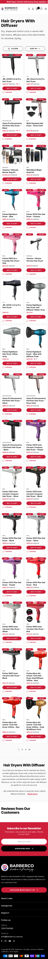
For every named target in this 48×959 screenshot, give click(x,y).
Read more (32, 794)
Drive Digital (14, 951)
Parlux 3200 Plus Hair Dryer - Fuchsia (35, 215)
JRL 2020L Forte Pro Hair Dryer (11, 306)
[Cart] (37, 9)
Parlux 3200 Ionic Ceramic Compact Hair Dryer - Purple (34, 447)
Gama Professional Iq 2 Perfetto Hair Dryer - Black (12, 447)
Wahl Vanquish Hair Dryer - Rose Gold (34, 124)
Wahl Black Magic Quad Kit (34, 171)
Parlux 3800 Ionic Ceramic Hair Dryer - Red (35, 629)
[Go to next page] (29, 749)
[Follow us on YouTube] (10, 941)
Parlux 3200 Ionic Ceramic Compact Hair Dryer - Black (34, 493)
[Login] (33, 9)
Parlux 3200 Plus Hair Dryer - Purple (11, 583)
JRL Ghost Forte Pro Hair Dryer (35, 80)
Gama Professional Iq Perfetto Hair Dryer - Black (12, 125)
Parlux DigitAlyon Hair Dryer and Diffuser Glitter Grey (35, 307)
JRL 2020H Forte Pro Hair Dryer (11, 80)
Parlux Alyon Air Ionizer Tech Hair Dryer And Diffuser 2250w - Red (34, 677)
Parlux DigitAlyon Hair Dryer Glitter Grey (10, 354)
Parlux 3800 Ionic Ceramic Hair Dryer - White (11, 629)
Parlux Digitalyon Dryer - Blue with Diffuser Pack (33, 354)
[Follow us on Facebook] (1, 941)
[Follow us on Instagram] (5, 941)
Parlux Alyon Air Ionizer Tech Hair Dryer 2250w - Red (10, 724)
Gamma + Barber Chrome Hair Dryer (34, 259)
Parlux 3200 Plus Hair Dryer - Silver (35, 539)
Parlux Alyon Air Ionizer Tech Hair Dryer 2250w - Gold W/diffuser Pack (35, 726)
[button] (35, 48)
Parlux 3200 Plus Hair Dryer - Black (11, 539)
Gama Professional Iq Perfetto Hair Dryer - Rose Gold (36, 400)
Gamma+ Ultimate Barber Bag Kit (10, 171)
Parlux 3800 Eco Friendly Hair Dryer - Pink (11, 260)
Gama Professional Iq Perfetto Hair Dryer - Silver (12, 400)
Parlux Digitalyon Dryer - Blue (9, 215)
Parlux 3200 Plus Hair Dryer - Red (35, 583)
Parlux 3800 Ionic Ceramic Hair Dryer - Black (11, 675)
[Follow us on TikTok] (14, 941)
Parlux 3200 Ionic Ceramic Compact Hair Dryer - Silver (10, 493)
